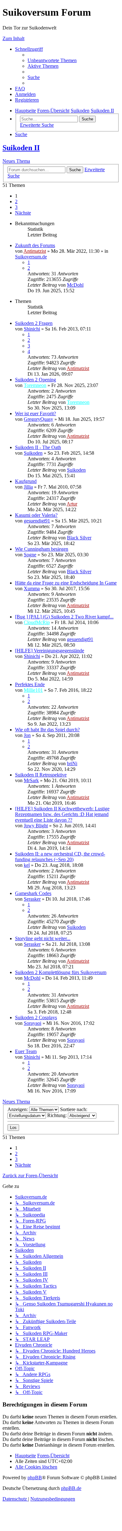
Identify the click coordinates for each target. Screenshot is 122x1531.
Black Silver (79, 537)
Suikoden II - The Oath (38, 447)
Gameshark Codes (33, 893)
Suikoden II (21, 148)
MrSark (31, 780)
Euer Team (26, 1051)
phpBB (35, 1477)
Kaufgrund (26, 481)
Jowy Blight (36, 825)
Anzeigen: (18, 1109)
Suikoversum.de (31, 256)
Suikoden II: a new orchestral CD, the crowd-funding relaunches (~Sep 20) (60, 856)
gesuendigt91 (37, 520)
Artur (72, 503)
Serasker (32, 899)
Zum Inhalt (13, 38)
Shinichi (32, 328)
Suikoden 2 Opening (35, 379)
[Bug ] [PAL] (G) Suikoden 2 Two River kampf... (64, 616)
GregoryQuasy (38, 419)
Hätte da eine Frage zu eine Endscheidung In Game (66, 582)
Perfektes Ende (30, 684)
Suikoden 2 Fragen (34, 323)
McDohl (75, 285)
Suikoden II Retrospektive (41, 774)
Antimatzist (34, 251)
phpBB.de (71, 1488)
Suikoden (33, 453)
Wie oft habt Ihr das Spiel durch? (47, 729)
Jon (27, 735)
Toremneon (35, 385)
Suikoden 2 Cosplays (36, 1017)
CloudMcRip (37, 622)
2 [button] (16, 201)
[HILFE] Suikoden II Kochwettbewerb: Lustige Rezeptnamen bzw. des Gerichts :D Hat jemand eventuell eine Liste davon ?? (62, 814)
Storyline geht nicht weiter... (42, 938)
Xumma (32, 588)
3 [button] (16, 207)
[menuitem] (52, 60)
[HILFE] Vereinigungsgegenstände (49, 650)
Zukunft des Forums (35, 245)
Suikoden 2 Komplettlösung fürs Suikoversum (60, 972)
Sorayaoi (32, 1023)
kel (27, 865)
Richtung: (57, 1115)
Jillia (28, 487)
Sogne (30, 554)
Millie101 (33, 690)
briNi (72, 763)
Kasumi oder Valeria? (36, 515)
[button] (23, 212)
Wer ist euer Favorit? (35, 413)
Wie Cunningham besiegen (41, 549)
